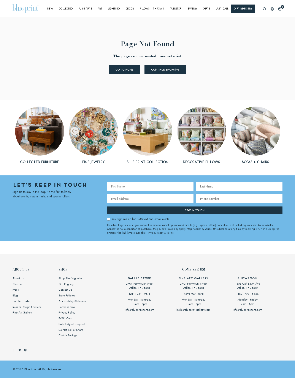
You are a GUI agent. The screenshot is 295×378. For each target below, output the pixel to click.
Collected (66, 9)
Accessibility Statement (73, 301)
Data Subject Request (72, 324)
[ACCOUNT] (272, 8)
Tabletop (175, 9)
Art (100, 9)
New (50, 9)
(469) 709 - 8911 (193, 294)
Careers (17, 284)
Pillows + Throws (152, 9)
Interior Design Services (27, 307)
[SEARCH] (264, 8)
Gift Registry (243, 9)
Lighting (114, 9)
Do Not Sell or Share (71, 330)
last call (222, 9)
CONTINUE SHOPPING (165, 70)
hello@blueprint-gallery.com (193, 310)
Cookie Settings (68, 335)
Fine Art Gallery (22, 312)
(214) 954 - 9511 (139, 294)
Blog (15, 295)
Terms (170, 233)
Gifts (206, 9)
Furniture (85, 9)
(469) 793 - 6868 (247, 294)
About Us (18, 278)
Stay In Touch (195, 210)
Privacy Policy (155, 233)
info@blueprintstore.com (139, 310)
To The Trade (21, 301)
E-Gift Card (66, 318)
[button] (280, 8)
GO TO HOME (124, 70)
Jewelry (192, 9)
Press (16, 290)
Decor (129, 9)
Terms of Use (67, 307)
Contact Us (65, 290)
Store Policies (67, 295)
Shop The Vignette (70, 278)
